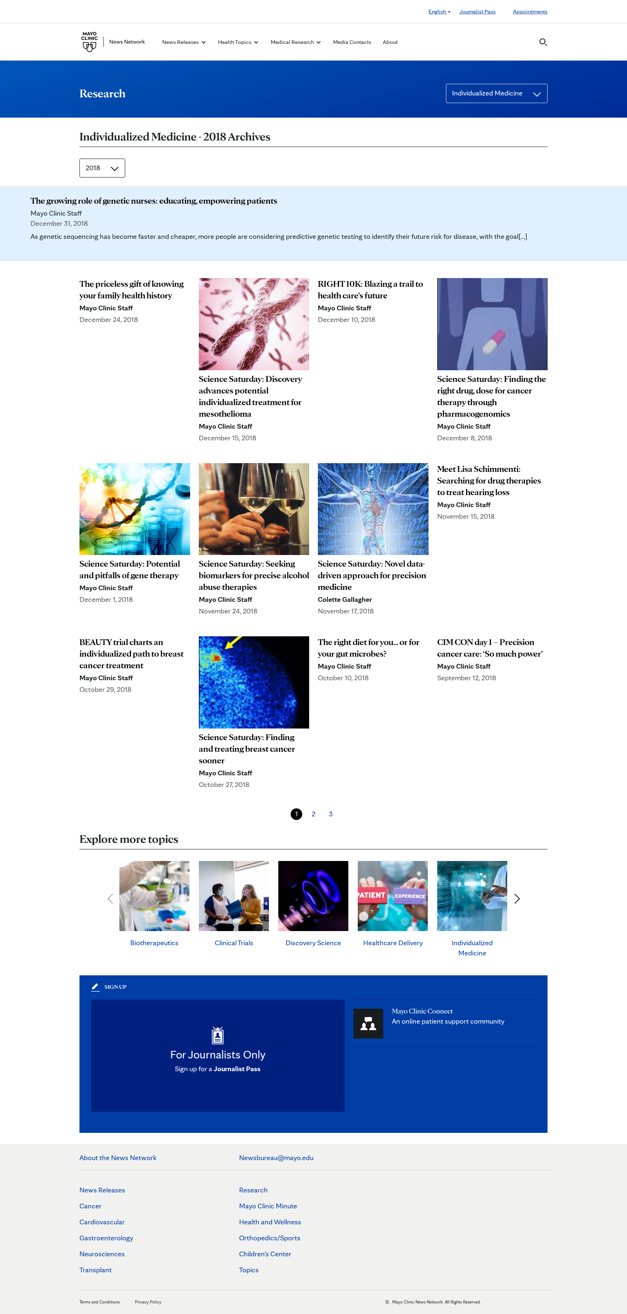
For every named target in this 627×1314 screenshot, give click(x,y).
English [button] (438, 11)
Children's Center (265, 1253)
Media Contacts (352, 41)
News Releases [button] (181, 41)
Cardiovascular (102, 1221)
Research (253, 1190)
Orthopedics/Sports (269, 1237)
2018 (94, 167)
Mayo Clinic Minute (268, 1205)
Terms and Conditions (99, 1302)
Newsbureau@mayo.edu (276, 1157)
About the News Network (118, 1157)
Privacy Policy (148, 1302)
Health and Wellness (270, 1221)
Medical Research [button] (293, 41)
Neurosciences (102, 1253)
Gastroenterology (106, 1237)
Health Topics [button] (235, 41)
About (390, 41)
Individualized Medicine (488, 93)
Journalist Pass (477, 11)
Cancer (90, 1205)
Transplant (95, 1269)
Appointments (530, 11)
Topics (249, 1269)
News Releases (102, 1190)
